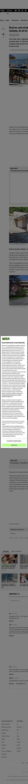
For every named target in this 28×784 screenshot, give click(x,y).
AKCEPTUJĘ (14, 445)
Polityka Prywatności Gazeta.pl (9, 395)
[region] (14, 392)
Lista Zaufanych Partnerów (8, 436)
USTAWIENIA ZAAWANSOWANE (14, 441)
